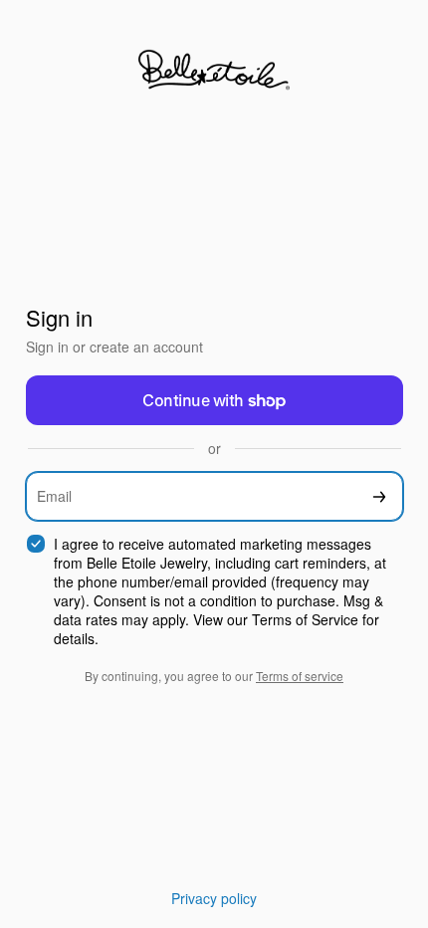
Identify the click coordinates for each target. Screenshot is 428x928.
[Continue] (379, 496)
